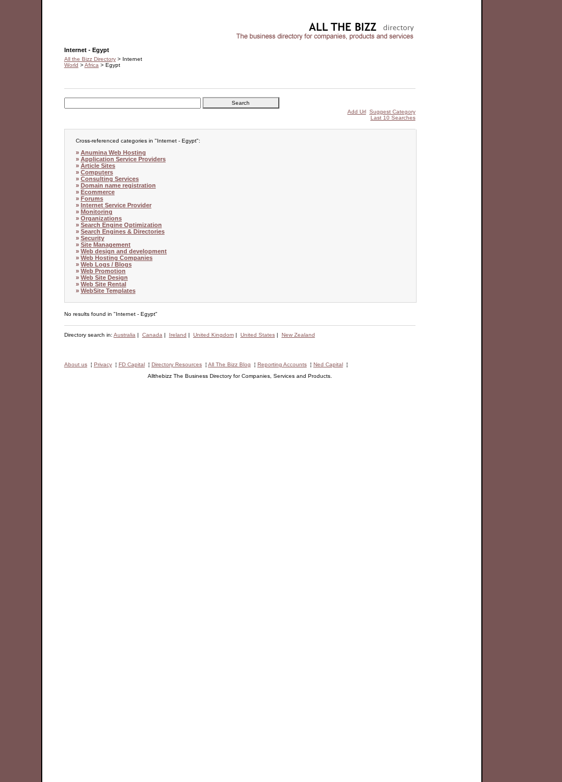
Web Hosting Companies (117, 257)
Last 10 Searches (392, 118)
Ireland (178, 335)
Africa (92, 65)
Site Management (106, 244)
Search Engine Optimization (121, 225)
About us (75, 364)
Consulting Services (110, 178)
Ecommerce (98, 192)
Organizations (101, 218)
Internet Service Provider (116, 205)
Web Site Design (104, 277)
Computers (97, 172)
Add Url (356, 112)
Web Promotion (103, 271)
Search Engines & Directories (123, 231)
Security (92, 238)
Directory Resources (176, 364)
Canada (152, 335)
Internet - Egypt (84, 25)
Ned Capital (328, 364)
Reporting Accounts (282, 364)
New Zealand (298, 335)
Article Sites (98, 165)
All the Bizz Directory (90, 59)
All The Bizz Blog (229, 364)
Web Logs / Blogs (106, 264)
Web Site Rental (103, 284)
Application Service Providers (123, 159)
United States (257, 335)
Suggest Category (392, 112)
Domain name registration (118, 185)
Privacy (103, 364)
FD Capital (132, 364)
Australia (125, 335)
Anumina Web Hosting (113, 152)
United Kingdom (213, 335)
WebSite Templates (108, 290)
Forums (92, 198)
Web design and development (124, 251)
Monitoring (97, 211)
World (71, 65)
